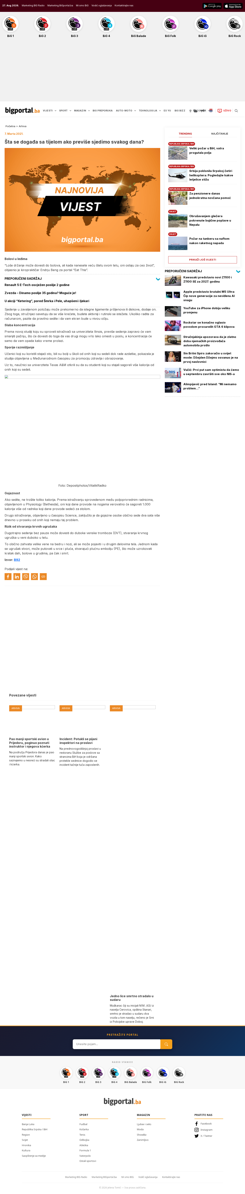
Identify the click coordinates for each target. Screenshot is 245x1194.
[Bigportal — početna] (22, 110)
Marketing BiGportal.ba (60, 5)
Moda (140, 1129)
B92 (17, 560)
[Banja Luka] (211, 111)
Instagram (206, 1129)
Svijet (25, 1140)
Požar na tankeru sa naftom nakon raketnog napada (209, 241)
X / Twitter (206, 1136)
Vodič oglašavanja (101, 5)
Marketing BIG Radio (33, 5)
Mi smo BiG (82, 5)
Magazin (143, 1115)
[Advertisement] (122, 71)
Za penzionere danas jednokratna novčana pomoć (210, 196)
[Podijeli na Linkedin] (16, 576)
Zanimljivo (143, 1140)
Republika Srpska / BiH (34, 1129)
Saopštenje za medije (34, 1155)
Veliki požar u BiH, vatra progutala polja (206, 150)
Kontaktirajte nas (124, 5)
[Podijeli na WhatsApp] (34, 576)
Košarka (84, 1129)
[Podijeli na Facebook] (8, 576)
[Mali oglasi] (202, 111)
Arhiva (22, 126)
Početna (10, 126)
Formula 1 (85, 1150)
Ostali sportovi (87, 1161)
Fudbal (83, 1124)
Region (26, 1134)
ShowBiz (141, 1134)
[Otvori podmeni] (55, 111)
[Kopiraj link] (43, 576)
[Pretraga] (236, 110)
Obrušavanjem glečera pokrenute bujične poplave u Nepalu (210, 220)
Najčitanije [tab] (219, 133)
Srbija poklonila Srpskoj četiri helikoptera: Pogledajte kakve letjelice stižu (211, 175)
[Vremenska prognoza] (195, 111)
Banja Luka (28, 1124)
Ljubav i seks (144, 1124)
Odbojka (84, 1140)
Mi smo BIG (127, 1177)
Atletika (83, 1145)
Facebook (206, 1123)
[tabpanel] (202, 201)
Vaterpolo (85, 1155)
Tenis (82, 1134)
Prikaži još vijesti (202, 259)
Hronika (26, 1145)
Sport (83, 1115)
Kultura (26, 1150)
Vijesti (27, 1115)
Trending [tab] (185, 133)
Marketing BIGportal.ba (104, 1177)
